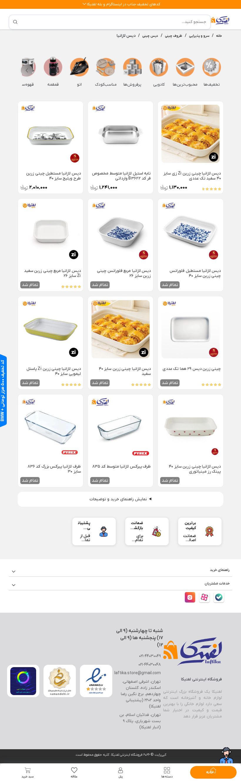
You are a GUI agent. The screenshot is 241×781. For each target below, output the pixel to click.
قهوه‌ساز (26, 84)
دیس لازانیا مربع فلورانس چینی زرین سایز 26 (124, 273)
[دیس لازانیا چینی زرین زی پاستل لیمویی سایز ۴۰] (50, 329)
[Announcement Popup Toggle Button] (84, 4)
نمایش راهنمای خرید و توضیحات (118, 499)
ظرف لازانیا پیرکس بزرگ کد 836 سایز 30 (54, 469)
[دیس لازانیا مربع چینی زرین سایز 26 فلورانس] (120, 231)
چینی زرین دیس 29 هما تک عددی (192, 369)
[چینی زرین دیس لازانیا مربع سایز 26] (50, 231)
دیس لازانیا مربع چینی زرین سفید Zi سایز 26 (52, 273)
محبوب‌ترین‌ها (185, 84)
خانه (219, 36)
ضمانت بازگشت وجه (136, 528)
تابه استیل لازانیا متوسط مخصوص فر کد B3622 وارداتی (121, 176)
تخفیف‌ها (212, 84)
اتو (79, 84)
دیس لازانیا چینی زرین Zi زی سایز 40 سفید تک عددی (192, 176)
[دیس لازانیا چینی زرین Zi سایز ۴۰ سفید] (190, 134)
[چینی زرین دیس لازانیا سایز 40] (120, 329)
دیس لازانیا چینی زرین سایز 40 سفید (125, 371)
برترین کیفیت (190, 526)
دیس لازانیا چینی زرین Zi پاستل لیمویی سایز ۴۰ (53, 371)
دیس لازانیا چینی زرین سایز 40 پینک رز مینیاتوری (195, 469)
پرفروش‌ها (132, 84)
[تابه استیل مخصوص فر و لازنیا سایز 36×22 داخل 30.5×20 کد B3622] (120, 134)
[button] (27, 70)
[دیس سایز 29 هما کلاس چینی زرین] (190, 329)
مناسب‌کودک (106, 84)
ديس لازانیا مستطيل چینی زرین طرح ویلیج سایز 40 (53, 176)
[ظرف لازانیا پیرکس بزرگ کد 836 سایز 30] (50, 427)
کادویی (159, 84)
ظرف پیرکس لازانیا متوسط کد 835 (121, 466)
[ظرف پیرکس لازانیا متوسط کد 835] (120, 427)
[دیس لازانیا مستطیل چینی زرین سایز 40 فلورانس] (190, 231)
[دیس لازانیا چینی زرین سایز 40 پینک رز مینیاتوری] (190, 427)
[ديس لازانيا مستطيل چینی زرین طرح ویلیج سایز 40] (50, 134)
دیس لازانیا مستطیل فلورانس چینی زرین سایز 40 (195, 273)
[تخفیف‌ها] (211, 67)
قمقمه (53, 84)
